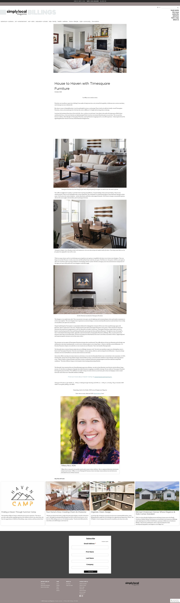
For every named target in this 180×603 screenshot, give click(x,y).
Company (89, 564)
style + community (85, 21)
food (57, 587)
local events (175, 10)
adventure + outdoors (7, 21)
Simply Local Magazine (93, 1)
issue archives (82, 590)
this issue (175, 12)
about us (176, 19)
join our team (82, 592)
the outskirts (95, 21)
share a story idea (45, 587)
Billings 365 (103, 1)
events (57, 590)
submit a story (82, 585)
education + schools (42, 21)
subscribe (175, 14)
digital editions (97, 393)
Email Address (90, 543)
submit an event (83, 583)
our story (68, 583)
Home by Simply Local (79, 1)
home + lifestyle (73, 21)
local (57, 583)
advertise (176, 16)
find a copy (175, 18)
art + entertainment (21, 21)
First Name (90, 552)
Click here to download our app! (121, 4)
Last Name (90, 558)
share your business (45, 585)
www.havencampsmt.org (103, 377)
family (57, 585)
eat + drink (31, 21)
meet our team (69, 585)
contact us (81, 593)
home (57, 588)
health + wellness (63, 21)
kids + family (52, 21)
